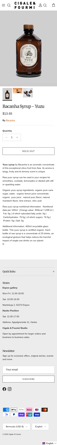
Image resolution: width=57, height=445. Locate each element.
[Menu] (3, 5)
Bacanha (10, 120)
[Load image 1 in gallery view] (28, 48)
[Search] (10, 5)
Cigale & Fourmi (15, 434)
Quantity (7, 130)
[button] (49, 443)
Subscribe (28, 379)
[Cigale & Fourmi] (25, 5)
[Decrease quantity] (5, 137)
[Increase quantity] (18, 137)
